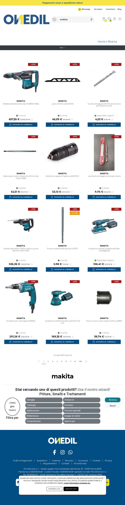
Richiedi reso (80, 463)
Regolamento (50, 463)
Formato (68, 405)
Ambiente (69, 400)
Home (101, 41)
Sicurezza (83, 460)
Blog (119, 9)
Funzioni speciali (72, 410)
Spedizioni (42, 460)
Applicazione (33, 410)
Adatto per (69, 421)
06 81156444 (32, 475)
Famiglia (31, 400)
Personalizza (54, 489)
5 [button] (61, 361)
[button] (86, 361)
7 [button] (70, 361)
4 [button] (57, 361)
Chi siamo (98, 9)
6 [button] (66, 361)
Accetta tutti (71, 489)
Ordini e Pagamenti (22, 460)
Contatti (65, 463)
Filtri (61, 48)
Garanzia (56, 460)
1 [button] (43, 361)
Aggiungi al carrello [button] (22, 124)
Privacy (108, 460)
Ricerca (112, 41)
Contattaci (110, 9)
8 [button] (75, 361)
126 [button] (80, 361)
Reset (113, 406)
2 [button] (48, 361)
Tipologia (31, 405)
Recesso (69, 460)
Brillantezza (32, 416)
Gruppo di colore (72, 416)
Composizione (34, 421)
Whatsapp (86, 9)
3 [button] (52, 361)
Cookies (96, 460)
